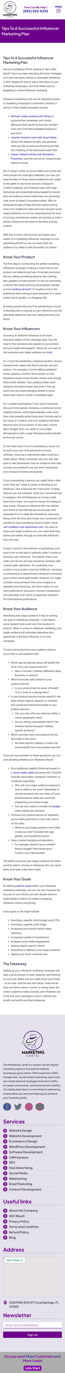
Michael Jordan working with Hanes (31, 116)
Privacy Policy (19, 1221)
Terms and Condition (24, 1226)
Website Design (20, 1130)
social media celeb (23, 772)
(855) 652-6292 (35, 11)
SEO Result (17, 1216)
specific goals (24, 885)
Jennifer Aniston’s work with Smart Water (33, 137)
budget (56, 806)
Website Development (25, 1136)
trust (49, 352)
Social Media (18, 1173)
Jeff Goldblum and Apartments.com (23, 527)
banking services (21, 289)
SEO (12, 1162)
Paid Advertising (20, 1168)
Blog (12, 1237)
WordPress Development (27, 1146)
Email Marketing (20, 1184)
